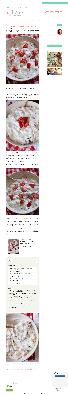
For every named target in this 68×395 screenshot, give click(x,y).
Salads (29, 374)
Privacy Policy (15, 383)
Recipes (26, 374)
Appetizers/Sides (19, 374)
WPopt (43, 393)
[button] (35, 268)
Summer (31, 374)
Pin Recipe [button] (30, 246)
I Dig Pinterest (15, 14)
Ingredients (10, 261)
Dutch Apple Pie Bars (28, 369)
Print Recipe (23, 246)
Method (35, 261)
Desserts (23, 374)
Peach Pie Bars (21, 370)
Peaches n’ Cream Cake (16, 369)
